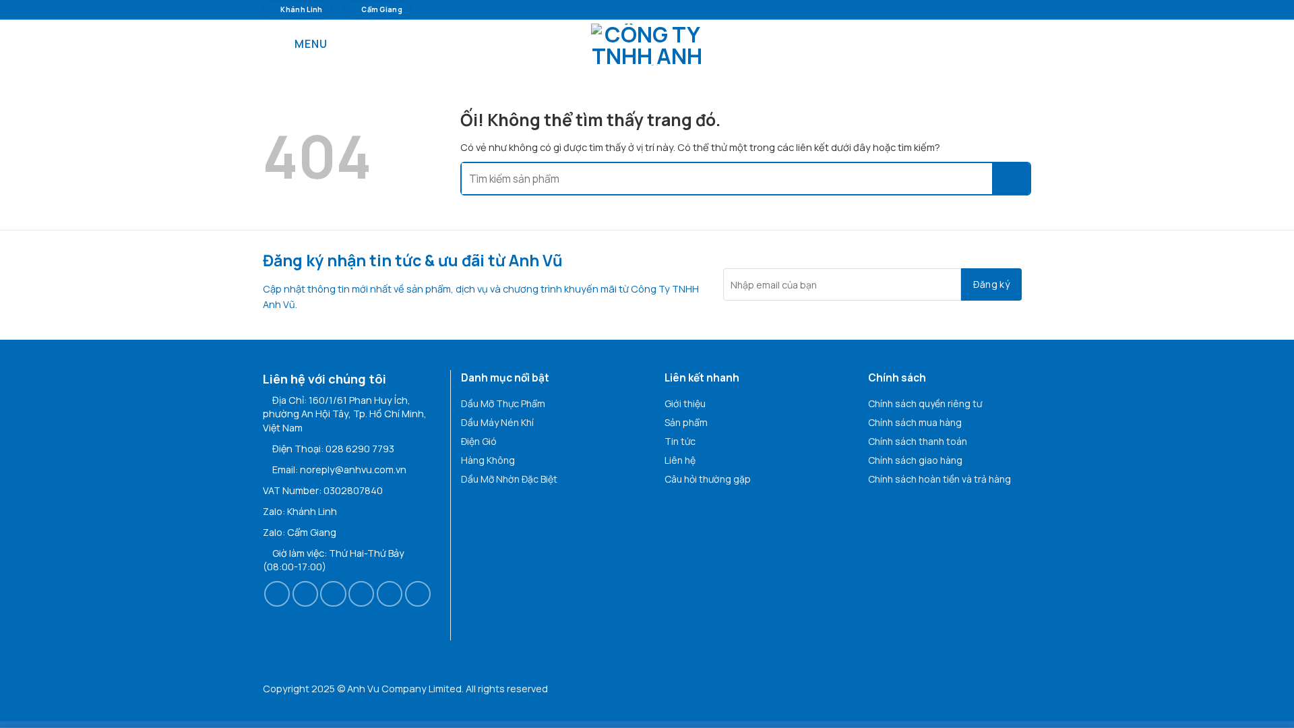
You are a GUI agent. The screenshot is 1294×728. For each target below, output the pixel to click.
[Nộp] (1011, 178)
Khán (298, 511)
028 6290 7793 (360, 448)
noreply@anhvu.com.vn (353, 469)
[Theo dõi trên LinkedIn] (389, 594)
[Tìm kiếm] (1025, 44)
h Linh (323, 511)
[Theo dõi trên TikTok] (333, 594)
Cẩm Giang (311, 532)
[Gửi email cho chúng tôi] (361, 594)
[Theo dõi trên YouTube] (418, 594)
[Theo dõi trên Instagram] (305, 594)
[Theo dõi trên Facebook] (277, 594)
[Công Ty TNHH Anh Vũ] (647, 44)
